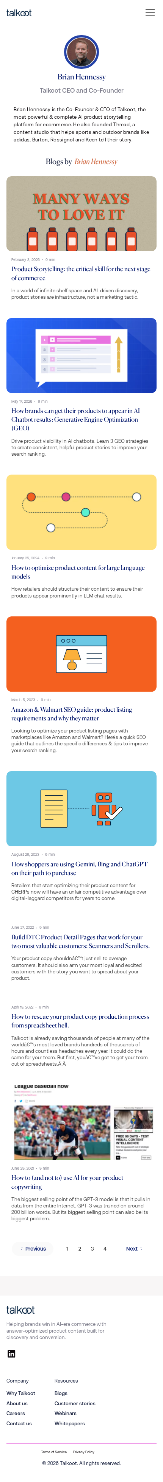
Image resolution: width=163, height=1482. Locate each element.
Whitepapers (70, 1423)
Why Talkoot (20, 1393)
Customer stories (75, 1403)
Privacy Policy (83, 1452)
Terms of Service (54, 1452)
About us (17, 1403)
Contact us (19, 1423)
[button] (149, 13)
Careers (15, 1413)
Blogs (61, 1393)
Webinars (66, 1413)
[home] (18, 13)
